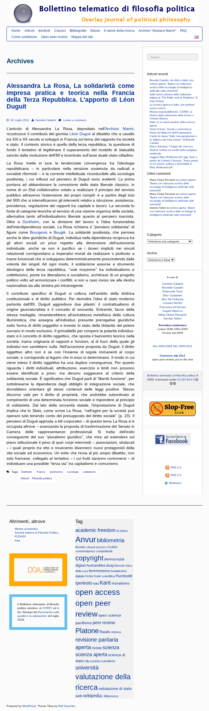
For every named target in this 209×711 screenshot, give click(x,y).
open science (109, 615)
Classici (60, 31)
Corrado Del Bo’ (173, 302)
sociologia (72, 472)
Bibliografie (78, 31)
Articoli (29, 31)
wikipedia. (93, 695)
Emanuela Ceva (172, 291)
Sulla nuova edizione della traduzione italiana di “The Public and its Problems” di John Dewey (173, 98)
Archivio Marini (119, 128)
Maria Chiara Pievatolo (172, 314)
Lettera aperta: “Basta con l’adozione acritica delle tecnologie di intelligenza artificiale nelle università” (171, 87)
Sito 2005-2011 (182, 346)
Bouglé (60, 232)
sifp (87, 661)
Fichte (89, 576)
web (78, 696)
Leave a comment (74, 120)
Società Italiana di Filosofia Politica (36, 532)
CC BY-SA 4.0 (186, 379)
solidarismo (89, 472)
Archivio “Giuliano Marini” (157, 31)
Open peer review (54, 37)
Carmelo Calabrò (45, 120)
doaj (109, 565)
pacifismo (83, 623)
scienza (111, 647)
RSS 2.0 (176, 467)
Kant (105, 583)
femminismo (99, 571)
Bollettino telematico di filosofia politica (171, 375)
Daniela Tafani (173, 318)
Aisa (17, 540)
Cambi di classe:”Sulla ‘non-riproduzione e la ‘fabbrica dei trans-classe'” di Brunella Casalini (173, 140)
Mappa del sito (82, 37)
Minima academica (26, 528)
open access (97, 592)
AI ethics (122, 530)
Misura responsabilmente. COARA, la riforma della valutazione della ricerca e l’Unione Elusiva (172, 115)
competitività (104, 551)
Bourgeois (38, 232)
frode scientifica (104, 576)
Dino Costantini (172, 295)
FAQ (183, 31)
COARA (112, 547)
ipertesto (83, 582)
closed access (96, 547)
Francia (41, 472)
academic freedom (95, 530)
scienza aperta (91, 654)
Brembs (80, 547)
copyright (89, 558)
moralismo (121, 583)
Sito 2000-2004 (162, 346)
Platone (87, 630)
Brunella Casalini (172, 287)
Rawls (105, 632)
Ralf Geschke (66, 705)
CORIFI (47, 608)
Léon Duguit (80, 134)
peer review (104, 622)
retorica (116, 632)
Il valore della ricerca (119, 31)
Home (15, 31)
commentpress (85, 551)
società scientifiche (102, 661)
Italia (96, 583)
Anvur (85, 539)
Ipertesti (44, 31)
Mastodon (175, 482)
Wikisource (111, 696)
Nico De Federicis (172, 299)
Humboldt (124, 576)
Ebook (95, 31)
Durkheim (31, 222)
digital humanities (90, 565)
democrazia (114, 559)
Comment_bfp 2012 (172, 355)
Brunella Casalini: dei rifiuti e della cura (171, 80)
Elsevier (119, 565)
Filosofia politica (42, 478)
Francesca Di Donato (172, 307)
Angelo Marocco (172, 310)
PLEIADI (20, 536)
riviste (97, 648)
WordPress (29, 705)
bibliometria (110, 540)
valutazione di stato (115, 689)
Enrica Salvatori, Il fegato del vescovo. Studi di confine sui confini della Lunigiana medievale (173, 150)
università (87, 668)
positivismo (56, 472)
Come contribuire (24, 37)
